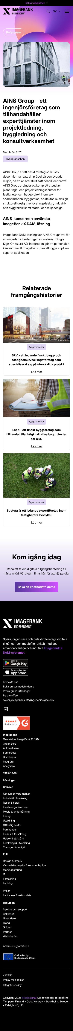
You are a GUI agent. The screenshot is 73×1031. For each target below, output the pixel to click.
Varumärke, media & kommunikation (24, 865)
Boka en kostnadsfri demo (36, 587)
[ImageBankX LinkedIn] (6, 709)
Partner (7, 931)
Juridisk (7, 974)
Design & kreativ (12, 860)
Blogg (6, 922)
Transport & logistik (14, 847)
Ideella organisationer (15, 807)
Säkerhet (8, 913)
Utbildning (9, 820)
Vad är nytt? (10, 772)
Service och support (15, 909)
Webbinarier (10, 936)
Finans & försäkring (14, 834)
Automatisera (11, 748)
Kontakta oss (10, 682)
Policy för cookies (13, 979)
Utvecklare (9, 918)
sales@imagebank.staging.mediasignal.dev (28, 699)
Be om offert (10, 695)
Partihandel (9, 829)
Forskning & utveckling (16, 842)
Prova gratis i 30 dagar (16, 690)
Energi (6, 816)
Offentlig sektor (12, 825)
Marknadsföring (12, 869)
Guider (7, 927)
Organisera (9, 743)
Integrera (8, 761)
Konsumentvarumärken (17, 793)
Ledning (8, 883)
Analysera (9, 766)
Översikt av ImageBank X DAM (21, 739)
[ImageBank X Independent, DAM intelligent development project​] (36, 957)
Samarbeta (9, 752)
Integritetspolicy (12, 985)
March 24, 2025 (12, 152)
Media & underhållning (16, 811)
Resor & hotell (11, 802)
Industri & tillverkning (15, 798)
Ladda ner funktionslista (17, 895)
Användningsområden (16, 946)
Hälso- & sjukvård (13, 838)
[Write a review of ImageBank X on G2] (36, 723)
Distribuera (9, 757)
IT (4, 874)
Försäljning (9, 878)
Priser (6, 890)
